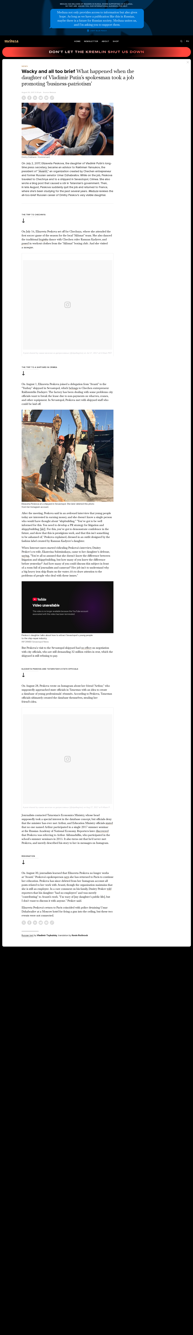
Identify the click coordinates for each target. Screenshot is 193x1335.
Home (77, 41)
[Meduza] (11, 41)
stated (109, 823)
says (66, 877)
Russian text (27, 935)
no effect (86, 648)
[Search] (181, 41)
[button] (67, 129)
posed (25, 243)
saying (25, 555)
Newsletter (91, 41)
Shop (116, 41)
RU (187, 41)
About (105, 41)
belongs (73, 388)
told (109, 889)
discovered (102, 831)
